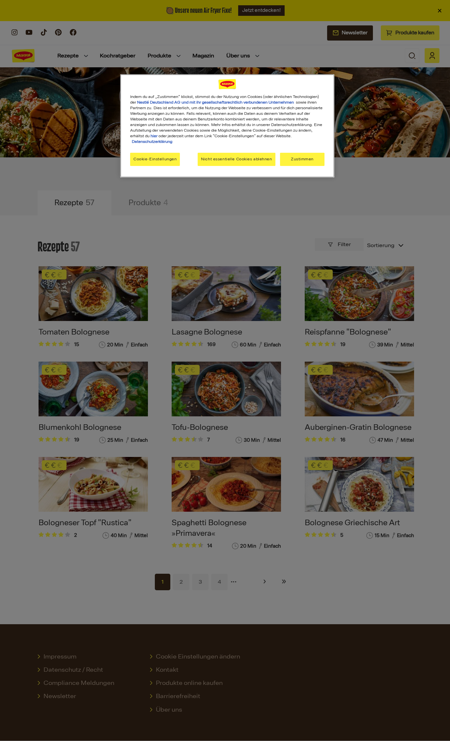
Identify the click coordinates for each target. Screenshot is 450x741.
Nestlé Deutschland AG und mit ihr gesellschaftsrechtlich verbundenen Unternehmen (215, 102)
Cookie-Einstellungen (155, 159)
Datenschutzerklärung (152, 141)
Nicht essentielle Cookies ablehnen (236, 159)
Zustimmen (302, 159)
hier (154, 136)
